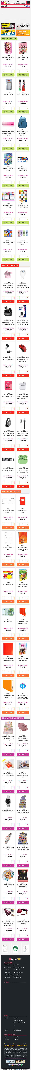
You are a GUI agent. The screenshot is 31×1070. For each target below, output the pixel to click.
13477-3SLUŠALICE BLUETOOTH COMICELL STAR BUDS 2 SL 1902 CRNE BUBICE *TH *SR (8, 321)
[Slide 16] (24, 19)
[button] (28, 2)
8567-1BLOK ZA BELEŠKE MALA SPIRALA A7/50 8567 (23, 584)
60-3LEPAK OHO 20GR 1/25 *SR (23, 93)
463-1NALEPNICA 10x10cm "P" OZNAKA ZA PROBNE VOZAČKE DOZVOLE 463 (23, 696)
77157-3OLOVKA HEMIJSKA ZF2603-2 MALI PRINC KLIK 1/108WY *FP (23, 848)
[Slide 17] (25, 19)
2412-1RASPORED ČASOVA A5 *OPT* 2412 (8, 205)
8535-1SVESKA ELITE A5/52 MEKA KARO (23, 57)
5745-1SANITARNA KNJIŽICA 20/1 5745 (22, 510)
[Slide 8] (14, 19)
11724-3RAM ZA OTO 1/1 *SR (8, 93)
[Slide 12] (19, 19)
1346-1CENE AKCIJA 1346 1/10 (8, 583)
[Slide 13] (20, 19)
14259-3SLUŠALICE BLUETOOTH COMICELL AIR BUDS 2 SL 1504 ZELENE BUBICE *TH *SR (22, 469)
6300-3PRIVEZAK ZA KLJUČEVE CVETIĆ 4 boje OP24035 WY (8, 773)
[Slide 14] (21, 19)
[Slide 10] (16, 19)
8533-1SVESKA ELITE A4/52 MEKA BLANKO (8, 168)
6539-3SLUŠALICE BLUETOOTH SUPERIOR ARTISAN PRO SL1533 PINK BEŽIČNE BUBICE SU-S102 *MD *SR (8, 284)
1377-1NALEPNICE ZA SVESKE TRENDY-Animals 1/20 (23, 205)
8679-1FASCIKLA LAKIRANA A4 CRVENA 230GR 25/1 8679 (8, 658)
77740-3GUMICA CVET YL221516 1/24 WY (22, 242)
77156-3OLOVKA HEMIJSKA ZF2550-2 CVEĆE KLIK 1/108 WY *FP (23, 810)
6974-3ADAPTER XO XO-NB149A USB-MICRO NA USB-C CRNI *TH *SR (8, 358)
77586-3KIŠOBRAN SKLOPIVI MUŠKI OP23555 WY (23, 921)
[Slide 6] (11, 19)
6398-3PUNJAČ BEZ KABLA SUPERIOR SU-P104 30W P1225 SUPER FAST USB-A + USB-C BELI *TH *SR (23, 284)
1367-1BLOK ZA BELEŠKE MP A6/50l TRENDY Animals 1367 (23, 548)
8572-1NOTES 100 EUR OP (8, 620)
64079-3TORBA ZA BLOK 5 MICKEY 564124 (8, 242)
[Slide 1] (5, 19)
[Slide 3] (7, 19)
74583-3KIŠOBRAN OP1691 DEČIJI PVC (8, 884)
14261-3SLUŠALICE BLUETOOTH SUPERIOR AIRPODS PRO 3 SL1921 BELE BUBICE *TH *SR (22, 395)
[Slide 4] (9, 19)
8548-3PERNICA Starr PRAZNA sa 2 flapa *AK (8, 57)
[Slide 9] (15, 19)
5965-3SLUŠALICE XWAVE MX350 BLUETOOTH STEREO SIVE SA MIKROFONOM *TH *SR (8, 432)
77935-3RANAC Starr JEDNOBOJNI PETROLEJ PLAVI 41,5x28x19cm (22, 132)
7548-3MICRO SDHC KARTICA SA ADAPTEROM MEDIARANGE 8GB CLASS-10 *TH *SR (22, 321)
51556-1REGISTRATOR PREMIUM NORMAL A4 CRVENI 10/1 (23, 621)
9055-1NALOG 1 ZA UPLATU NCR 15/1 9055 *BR (8, 510)
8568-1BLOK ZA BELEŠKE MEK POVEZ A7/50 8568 (23, 658)
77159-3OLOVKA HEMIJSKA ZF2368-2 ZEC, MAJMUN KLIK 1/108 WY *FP (8, 737)
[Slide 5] (10, 19)
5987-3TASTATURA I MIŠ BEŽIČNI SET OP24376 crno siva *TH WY (8, 469)
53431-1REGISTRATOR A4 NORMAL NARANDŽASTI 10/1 (8, 695)
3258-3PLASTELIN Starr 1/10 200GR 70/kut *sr (22, 168)
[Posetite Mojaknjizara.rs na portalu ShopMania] (10, 1061)
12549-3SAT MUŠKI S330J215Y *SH (8, 810)
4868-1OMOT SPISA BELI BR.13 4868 (8, 547)
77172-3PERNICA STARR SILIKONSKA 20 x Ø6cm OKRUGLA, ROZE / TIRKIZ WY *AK (8, 132)
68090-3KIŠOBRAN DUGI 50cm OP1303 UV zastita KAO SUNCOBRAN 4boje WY (23, 737)
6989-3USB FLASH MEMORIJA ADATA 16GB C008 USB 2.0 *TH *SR (8, 395)
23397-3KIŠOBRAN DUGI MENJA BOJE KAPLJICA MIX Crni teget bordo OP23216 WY (8, 922)
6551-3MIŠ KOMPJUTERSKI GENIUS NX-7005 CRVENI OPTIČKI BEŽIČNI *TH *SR (23, 358)
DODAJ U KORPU (8, 75)
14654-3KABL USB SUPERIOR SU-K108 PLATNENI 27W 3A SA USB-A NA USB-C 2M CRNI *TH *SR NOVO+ (23, 432)
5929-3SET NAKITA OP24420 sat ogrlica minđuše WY (22, 884)
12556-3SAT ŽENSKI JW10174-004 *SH (8, 847)
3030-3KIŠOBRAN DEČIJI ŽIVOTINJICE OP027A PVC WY (22, 774)
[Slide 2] (6, 19)
